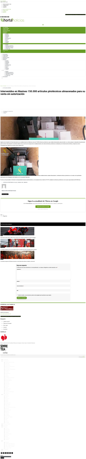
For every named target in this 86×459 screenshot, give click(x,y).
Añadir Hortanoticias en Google (43, 206)
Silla (6, 419)
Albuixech (7, 365)
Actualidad (5, 27)
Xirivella (7, 422)
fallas (15, 182)
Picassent (7, 415)
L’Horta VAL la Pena (9, 47)
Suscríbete (5, 6)
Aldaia (6, 400)
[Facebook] (1, 16)
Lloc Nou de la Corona (10, 407)
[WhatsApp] (8, 16)
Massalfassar (8, 379)
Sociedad (7, 41)
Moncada (7, 383)
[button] (42, 98)
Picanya (7, 414)
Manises (25, 182)
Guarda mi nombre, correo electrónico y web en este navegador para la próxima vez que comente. (34, 295)
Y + (3, 43)
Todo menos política (9, 46)
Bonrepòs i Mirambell (10, 369)
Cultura (6, 34)
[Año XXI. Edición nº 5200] (7, 4)
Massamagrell (8, 380)
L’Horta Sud (5, 29)
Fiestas (6, 37)
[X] (7, 16)
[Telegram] (5, 16)
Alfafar (6, 401)
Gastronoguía (8, 38)
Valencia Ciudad (6, 30)
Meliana (7, 382)
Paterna (7, 386)
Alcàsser (7, 398)
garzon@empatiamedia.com (5, 313)
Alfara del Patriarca (9, 366)
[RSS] (4, 16)
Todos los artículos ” (5, 194)
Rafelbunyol (8, 389)
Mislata (7, 411)
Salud (6, 40)
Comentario (19, 269)
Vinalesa (7, 393)
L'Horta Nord (3, 247)
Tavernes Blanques (9, 391)
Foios (6, 375)
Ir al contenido (3, 0)
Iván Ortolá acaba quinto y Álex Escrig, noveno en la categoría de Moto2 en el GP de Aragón (18, 237)
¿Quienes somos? (6, 5)
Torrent (7, 421)
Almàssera (7, 368)
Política (7, 39)
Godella (7, 376)
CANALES (5, 426)
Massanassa (8, 410)
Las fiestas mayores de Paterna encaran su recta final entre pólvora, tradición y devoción (17, 261)
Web (17, 290)
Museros (7, 384)
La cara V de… (8, 75)
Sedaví (6, 418)
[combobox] (5, 456)
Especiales (5, 31)
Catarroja (7, 405)
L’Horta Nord (6, 28)
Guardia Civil (20, 182)
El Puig (6, 372)
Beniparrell (7, 403)
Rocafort (7, 390)
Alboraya (7, 363)
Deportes (7, 35)
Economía (7, 36)
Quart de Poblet (9, 417)
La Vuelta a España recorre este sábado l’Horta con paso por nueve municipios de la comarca (18, 249)
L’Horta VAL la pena (9, 446)
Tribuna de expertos (9, 45)
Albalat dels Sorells (9, 362)
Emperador (7, 373)
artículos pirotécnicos (8, 182)
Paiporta (7, 412)
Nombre (18, 281)
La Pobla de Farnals (9, 377)
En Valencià (5, 50)
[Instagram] (2, 16)
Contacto (4, 7)
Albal (6, 397)
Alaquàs (7, 396)
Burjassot (7, 370)
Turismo (6, 42)
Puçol (1, 235)
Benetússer (7, 404)
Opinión (6, 44)
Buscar (4, 51)
